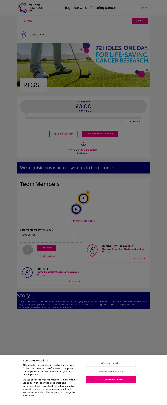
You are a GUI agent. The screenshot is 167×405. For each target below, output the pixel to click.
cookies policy (44, 389)
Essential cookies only (111, 371)
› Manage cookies (110, 363)
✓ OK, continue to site (111, 379)
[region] (83, 380)
